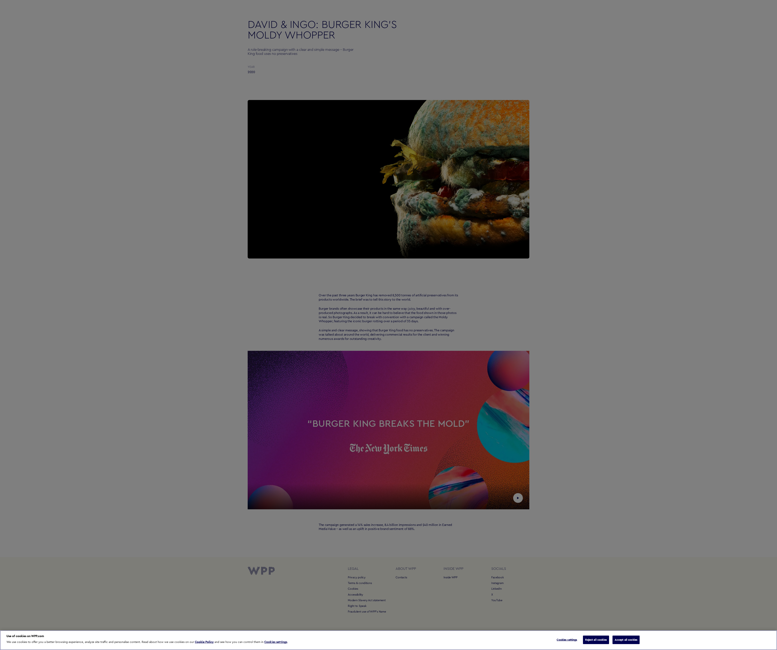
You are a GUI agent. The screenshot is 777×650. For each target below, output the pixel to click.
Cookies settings (275, 642)
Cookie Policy (204, 642)
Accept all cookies (626, 639)
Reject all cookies (596, 639)
